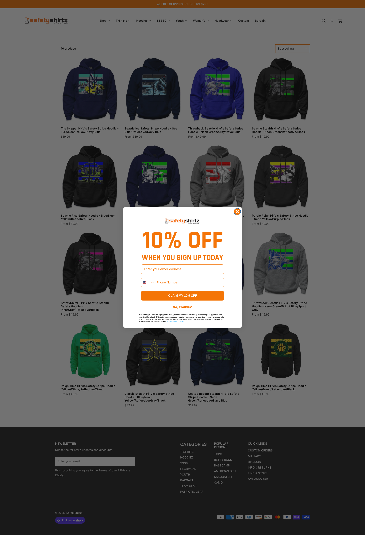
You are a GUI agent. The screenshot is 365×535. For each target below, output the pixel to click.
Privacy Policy (172, 322)
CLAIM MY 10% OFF (182, 295)
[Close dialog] (237, 211)
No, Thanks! (182, 307)
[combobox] (148, 282)
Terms (181, 322)
